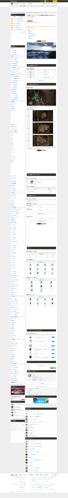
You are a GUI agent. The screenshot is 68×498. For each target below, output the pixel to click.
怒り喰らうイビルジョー (14, 275)
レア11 (45, 274)
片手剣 (12, 133)
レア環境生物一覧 (13, 322)
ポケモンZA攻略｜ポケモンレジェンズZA (24, 477)
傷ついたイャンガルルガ (14, 279)
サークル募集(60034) (14, 87)
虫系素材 (12, 326)
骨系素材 (12, 331)
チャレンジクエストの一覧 (15, 309)
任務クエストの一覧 (14, 301)
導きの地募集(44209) (14, 82)
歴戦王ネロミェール (14, 294)
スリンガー (37, 301)
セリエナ (12, 346)
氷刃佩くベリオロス (14, 288)
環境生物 (41, 291)
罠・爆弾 (38, 305)
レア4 (52, 266)
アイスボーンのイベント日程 (15, 69)
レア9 (30, 274)
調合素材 (45, 305)
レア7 (45, 270)
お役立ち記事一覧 (13, 365)
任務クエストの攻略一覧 (14, 57)
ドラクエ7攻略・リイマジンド (23, 479)
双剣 (12, 139)
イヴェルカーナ (13, 230)
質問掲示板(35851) (13, 91)
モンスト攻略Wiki (46, 481)
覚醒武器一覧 (13, 108)
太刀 (12, 137)
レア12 (52, 274)
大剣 (12, 135)
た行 (47, 255)
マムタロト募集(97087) (14, 84)
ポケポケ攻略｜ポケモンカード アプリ (48, 479)
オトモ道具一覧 (13, 190)
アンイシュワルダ (13, 226)
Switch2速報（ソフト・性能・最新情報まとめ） (50, 477)
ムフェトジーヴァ (13, 267)
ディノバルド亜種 (13, 245)
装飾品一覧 (12, 203)
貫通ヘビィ (12, 161)
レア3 (45, 266)
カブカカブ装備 (13, 175)
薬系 (30, 301)
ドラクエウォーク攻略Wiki (22, 482)
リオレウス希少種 (13, 273)
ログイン (55, 1)
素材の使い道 (31, 36)
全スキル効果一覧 (13, 194)
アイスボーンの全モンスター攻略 (15, 209)
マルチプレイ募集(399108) (14, 80)
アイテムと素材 (30, 390)
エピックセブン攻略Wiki (22, 486)
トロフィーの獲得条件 (14, 371)
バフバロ (12, 254)
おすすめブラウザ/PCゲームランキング (18, 418)
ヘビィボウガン (13, 158)
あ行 (29, 255)
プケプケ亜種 (13, 256)
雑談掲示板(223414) (14, 89)
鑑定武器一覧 (13, 106)
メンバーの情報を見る (41, 383)
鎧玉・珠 (30, 305)
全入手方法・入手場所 (32, 35)
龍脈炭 (49, 106)
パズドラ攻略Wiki (33, 481)
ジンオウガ (50, 191)
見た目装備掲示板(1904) (14, 99)
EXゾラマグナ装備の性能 (16, 23)
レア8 (52, 270)
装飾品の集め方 (13, 205)
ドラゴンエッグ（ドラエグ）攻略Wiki (48, 489)
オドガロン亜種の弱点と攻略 (17, 25)
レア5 (30, 270)
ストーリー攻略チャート (14, 59)
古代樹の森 (12, 354)
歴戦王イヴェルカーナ (14, 292)
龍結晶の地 (12, 361)
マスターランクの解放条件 (15, 61)
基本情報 (30, 31)
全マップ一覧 (13, 341)
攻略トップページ (13, 48)
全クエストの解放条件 (14, 299)
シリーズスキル (13, 198)
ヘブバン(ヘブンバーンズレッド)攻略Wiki (36, 486)
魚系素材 (12, 329)
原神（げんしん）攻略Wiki (22, 484)
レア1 (30, 266)
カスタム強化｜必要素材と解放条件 (18, 18)
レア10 (38, 274)
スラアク (12, 152)
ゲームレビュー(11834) (14, 95)
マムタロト (12, 264)
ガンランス (12, 148)
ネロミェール (13, 250)
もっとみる (22, 31)
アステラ (12, 352)
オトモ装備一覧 (13, 188)
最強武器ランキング (14, 126)
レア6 (37, 270)
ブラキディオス (13, 258)
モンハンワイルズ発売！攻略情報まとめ (33, 22)
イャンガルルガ (13, 232)
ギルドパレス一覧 (13, 110)
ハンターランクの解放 (14, 367)
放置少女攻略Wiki (21, 487)
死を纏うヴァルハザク (14, 286)
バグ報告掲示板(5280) (14, 93)
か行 (35, 255)
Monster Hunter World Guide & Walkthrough (17, 384)
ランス (12, 146)
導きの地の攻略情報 (14, 63)
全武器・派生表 (13, 102)
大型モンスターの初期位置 (15, 213)
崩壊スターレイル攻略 (22, 481)
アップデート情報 (13, 50)
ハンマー (12, 141)
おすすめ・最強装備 (14, 129)
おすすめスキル (13, 196)
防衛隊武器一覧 (13, 124)
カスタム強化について (14, 369)
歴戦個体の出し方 (13, 220)
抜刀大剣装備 (13, 177)
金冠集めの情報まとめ (14, 378)
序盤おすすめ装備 (13, 181)
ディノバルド (13, 243)
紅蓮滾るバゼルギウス (14, 281)
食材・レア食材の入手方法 (15, 373)
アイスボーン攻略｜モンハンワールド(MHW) (32, 388)
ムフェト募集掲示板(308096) (15, 78)
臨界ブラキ (12, 290)
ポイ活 (42, 1)
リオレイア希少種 (13, 271)
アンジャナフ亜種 (13, 228)
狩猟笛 (12, 143)
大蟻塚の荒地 (13, 356)
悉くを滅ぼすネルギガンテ (15, 284)
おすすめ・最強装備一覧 (14, 65)
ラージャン (12, 269)
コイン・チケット (52, 305)
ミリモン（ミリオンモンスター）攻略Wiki (36, 489)
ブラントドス (13, 260)
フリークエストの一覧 (14, 303)
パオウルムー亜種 (13, 252)
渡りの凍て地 (13, 348)
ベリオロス (12, 262)
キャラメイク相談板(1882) (14, 97)
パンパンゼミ (13, 179)
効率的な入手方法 (31, 33)
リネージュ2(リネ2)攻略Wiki (47, 486)
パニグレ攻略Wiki (46, 487)
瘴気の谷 (12, 359)
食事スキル (12, 200)
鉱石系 (29, 392)
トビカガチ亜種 (13, 247)
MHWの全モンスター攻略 (14, 211)
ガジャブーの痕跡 (13, 376)
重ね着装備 (12, 185)
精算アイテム (13, 333)
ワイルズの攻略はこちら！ (15, 54)
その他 (51, 290)
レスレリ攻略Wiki (21, 489)
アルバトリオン (13, 224)
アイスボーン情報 (13, 52)
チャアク (12, 150)
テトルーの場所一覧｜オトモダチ (17, 27)
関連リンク (30, 38)
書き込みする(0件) (41, 365)
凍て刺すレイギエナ (14, 277)
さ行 (41, 255)
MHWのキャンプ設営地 (14, 343)
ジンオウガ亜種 (13, 237)
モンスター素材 (32, 291)
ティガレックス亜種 (14, 241)
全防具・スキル (13, 104)
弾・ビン (52, 301)
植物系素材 (12, 324)
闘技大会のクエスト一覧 (14, 307)
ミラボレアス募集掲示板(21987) (15, 76)
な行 (53, 255)
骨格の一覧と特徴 (13, 215)
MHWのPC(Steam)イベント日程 (15, 72)
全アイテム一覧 (13, 318)
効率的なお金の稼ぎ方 (14, 380)
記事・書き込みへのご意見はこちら (42, 386)
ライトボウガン (13, 156)
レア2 (37, 266)
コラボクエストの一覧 (14, 305)
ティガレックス (13, 239)
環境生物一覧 (13, 320)
